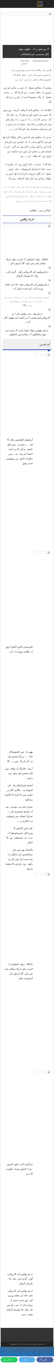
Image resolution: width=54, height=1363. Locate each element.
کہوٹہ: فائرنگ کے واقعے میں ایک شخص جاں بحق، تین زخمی (19, 773)
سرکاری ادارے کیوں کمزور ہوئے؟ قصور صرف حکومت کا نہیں (19, 1169)
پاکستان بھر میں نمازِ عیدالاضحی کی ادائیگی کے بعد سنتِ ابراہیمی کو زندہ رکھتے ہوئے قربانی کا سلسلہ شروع (19, 859)
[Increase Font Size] (8, 61)
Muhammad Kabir (40, 61)
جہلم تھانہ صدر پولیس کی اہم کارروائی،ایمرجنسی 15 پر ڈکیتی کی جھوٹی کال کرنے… (27, 317)
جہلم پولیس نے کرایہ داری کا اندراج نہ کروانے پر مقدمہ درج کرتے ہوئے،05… (27, 301)
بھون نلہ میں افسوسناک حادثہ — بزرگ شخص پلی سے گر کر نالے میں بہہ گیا (20, 757)
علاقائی (33, 210)
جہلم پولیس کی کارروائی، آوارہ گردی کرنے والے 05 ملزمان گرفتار (20, 1279)
